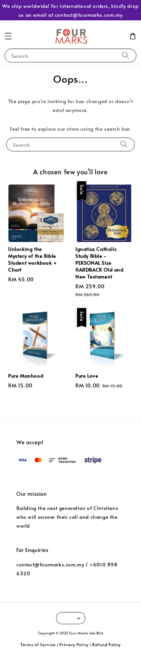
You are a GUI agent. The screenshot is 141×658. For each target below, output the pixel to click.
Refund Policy (106, 644)
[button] (8, 36)
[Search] (125, 55)
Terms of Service (38, 644)
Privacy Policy (74, 644)
